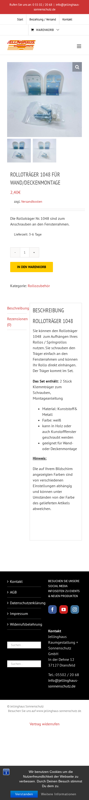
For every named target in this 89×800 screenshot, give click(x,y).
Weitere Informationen (58, 794)
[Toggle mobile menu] (79, 46)
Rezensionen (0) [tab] (17, 321)
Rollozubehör (39, 285)
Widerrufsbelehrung (24, 624)
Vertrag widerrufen (45, 723)
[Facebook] (52, 609)
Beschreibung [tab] (17, 308)
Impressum (19, 613)
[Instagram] (74, 609)
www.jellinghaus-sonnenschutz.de (58, 711)
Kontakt (16, 581)
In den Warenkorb (31, 267)
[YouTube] (63, 609)
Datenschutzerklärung (24, 602)
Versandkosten (31, 201)
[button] (77, 67)
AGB (13, 592)
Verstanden (24, 794)
